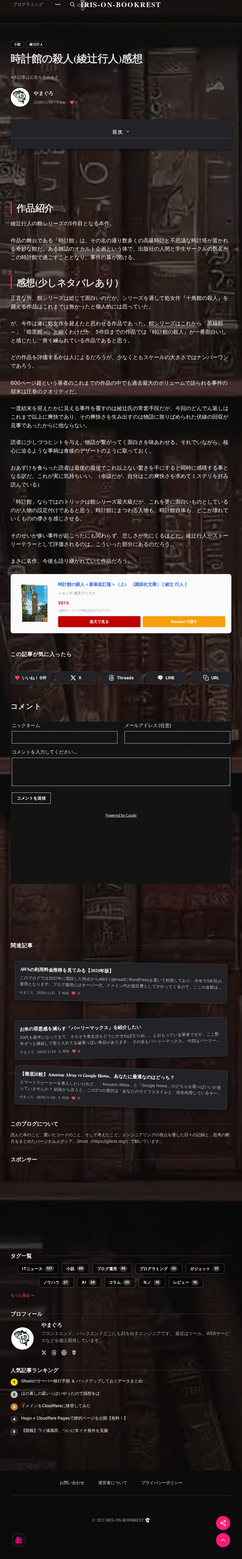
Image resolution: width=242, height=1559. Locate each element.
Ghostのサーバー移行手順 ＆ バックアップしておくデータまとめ (82, 1380)
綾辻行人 (36, 44)
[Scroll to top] (223, 1540)
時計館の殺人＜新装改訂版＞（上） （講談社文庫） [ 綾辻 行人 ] (122, 584)
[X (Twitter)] (44, 1352)
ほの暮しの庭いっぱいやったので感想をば (60, 1393)
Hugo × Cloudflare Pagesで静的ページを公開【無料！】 (74, 1417)
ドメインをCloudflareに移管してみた (56, 1405)
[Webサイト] (64, 1352)
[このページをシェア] (223, 1523)
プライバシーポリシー (161, 1482)
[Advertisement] (121, 174)
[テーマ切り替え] (19, 1540)
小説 (17, 44)
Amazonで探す (184, 621)
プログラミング (28, 4)
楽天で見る (99, 621)
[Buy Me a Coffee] (74, 1352)
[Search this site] (72, 4)
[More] (57, 4)
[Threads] (54, 1352)
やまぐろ (43, 93)
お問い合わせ (72, 1482)
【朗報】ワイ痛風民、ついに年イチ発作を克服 (64, 1430)
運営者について (112, 1482)
